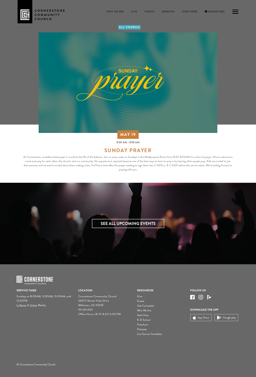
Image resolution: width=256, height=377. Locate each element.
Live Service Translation (149, 334)
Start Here (189, 11)
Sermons (168, 11)
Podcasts (142, 329)
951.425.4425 (85, 309)
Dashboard (216, 11)
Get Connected (145, 306)
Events (149, 11)
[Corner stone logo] (41, 11)
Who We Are (115, 11)
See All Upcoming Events (128, 223)
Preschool (142, 324)
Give (134, 11)
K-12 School (143, 320)
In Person (21, 305)
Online (33, 305)
